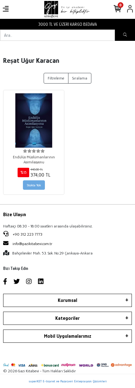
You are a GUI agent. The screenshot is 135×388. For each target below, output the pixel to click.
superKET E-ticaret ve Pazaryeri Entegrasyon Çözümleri (68, 381)
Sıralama (79, 78)
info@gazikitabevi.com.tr (32, 243)
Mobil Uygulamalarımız (67, 336)
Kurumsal (67, 300)
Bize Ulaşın (14, 214)
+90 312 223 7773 (27, 234)
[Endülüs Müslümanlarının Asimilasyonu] (34, 120)
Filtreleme (56, 78)
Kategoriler (67, 318)
